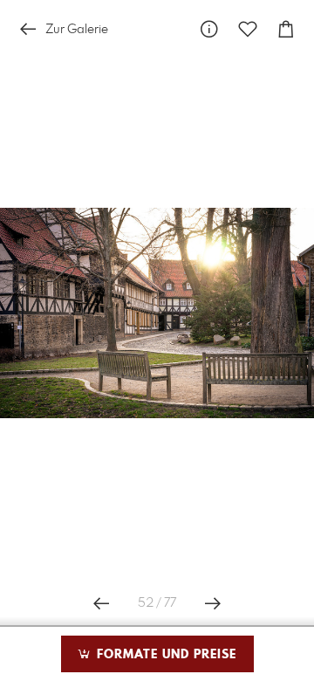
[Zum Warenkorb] (286, 29)
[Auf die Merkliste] (247, 29)
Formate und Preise (164, 655)
